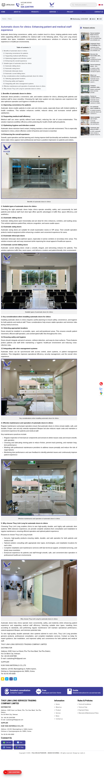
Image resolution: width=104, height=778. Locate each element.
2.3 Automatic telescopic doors (13, 71)
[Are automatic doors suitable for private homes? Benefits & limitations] (85, 110)
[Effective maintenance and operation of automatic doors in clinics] (39, 487)
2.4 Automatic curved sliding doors (14, 73)
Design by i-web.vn (79, 753)
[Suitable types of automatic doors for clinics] (39, 281)
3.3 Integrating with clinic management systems (18, 83)
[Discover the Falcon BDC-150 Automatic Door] (85, 57)
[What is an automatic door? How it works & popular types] (85, 78)
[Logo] (52, 4)
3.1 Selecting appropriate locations (14, 78)
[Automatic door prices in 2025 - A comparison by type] (85, 131)
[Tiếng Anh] (102, 5)
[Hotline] (101, 383)
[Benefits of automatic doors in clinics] (39, 170)
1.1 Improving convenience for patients (15, 53)
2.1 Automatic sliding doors (11, 66)
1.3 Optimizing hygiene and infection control (17, 58)
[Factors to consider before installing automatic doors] (85, 99)
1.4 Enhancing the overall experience (15, 61)
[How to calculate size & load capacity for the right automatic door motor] (85, 120)
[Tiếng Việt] (99, 5)
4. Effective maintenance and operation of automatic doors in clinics (23, 86)
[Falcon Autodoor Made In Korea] (85, 36)
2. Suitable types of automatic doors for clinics (16, 63)
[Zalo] (101, 388)
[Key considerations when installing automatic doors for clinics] (39, 387)
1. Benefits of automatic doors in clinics (14, 51)
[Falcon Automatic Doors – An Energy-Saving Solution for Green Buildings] (85, 68)
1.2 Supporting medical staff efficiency (15, 56)
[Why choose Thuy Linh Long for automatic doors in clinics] (39, 587)
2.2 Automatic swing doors (11, 68)
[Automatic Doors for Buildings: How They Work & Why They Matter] (85, 47)
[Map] (101, 393)
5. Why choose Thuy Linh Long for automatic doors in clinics (21, 88)
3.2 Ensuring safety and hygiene (13, 81)
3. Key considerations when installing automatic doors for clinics (22, 76)
